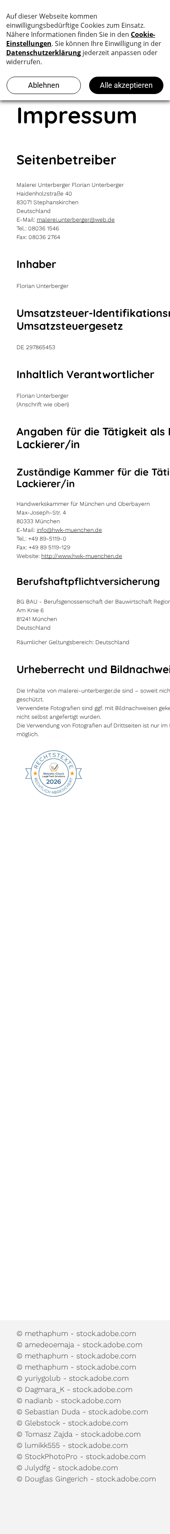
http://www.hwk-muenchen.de (81, 556)
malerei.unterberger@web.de (76, 219)
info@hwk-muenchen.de (69, 530)
